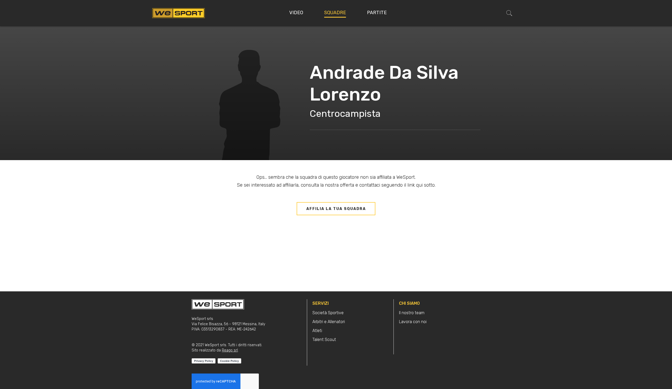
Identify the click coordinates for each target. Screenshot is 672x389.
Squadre (335, 12)
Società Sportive (328, 312)
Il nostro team (411, 312)
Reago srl (230, 350)
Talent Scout (324, 339)
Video (296, 12)
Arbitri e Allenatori (328, 321)
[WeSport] (178, 13)
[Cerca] (509, 13)
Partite (377, 12)
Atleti (317, 330)
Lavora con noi (413, 321)
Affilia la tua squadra (336, 209)
